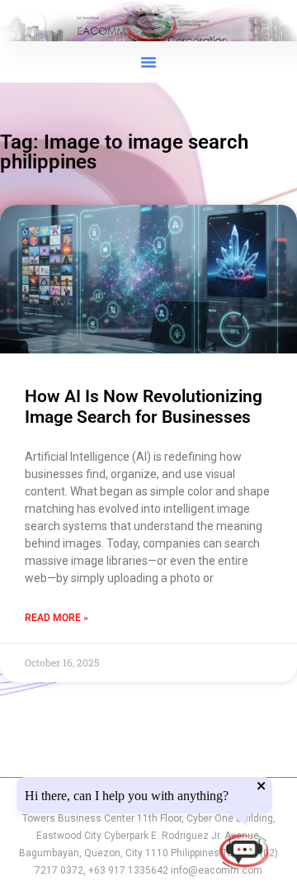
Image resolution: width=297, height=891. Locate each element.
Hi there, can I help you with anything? (127, 796)
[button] (148, 62)
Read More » (56, 617)
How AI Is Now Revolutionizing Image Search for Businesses (143, 406)
